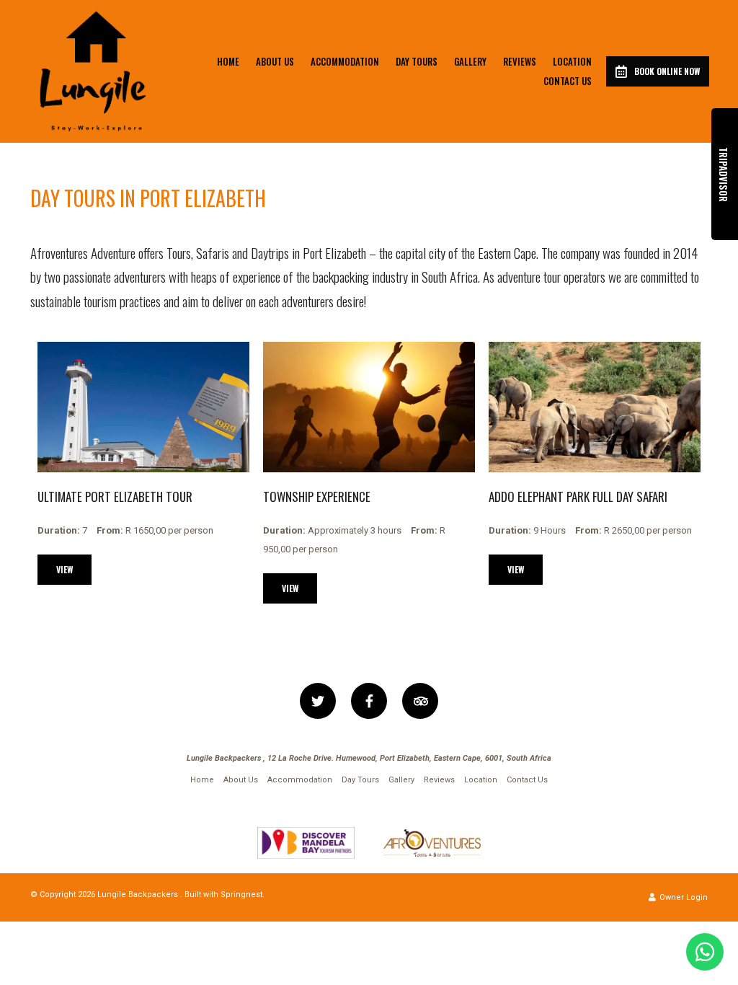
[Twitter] (318, 701)
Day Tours (416, 61)
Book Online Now (667, 71)
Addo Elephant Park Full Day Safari (578, 496)
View (64, 569)
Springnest (241, 894)
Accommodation (345, 61)
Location (572, 61)
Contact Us (567, 81)
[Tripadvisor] (420, 701)
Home (228, 61)
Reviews (519, 61)
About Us (275, 61)
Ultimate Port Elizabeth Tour (114, 496)
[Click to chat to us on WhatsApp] (705, 952)
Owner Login (682, 897)
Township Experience (316, 496)
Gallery (470, 61)
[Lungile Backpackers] (93, 71)
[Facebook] (369, 701)
